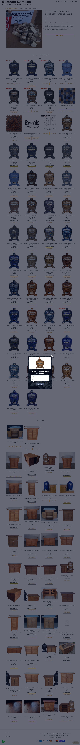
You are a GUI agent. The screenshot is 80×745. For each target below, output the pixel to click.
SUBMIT (40, 384)
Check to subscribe (37, 381)
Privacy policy (44, 381)
